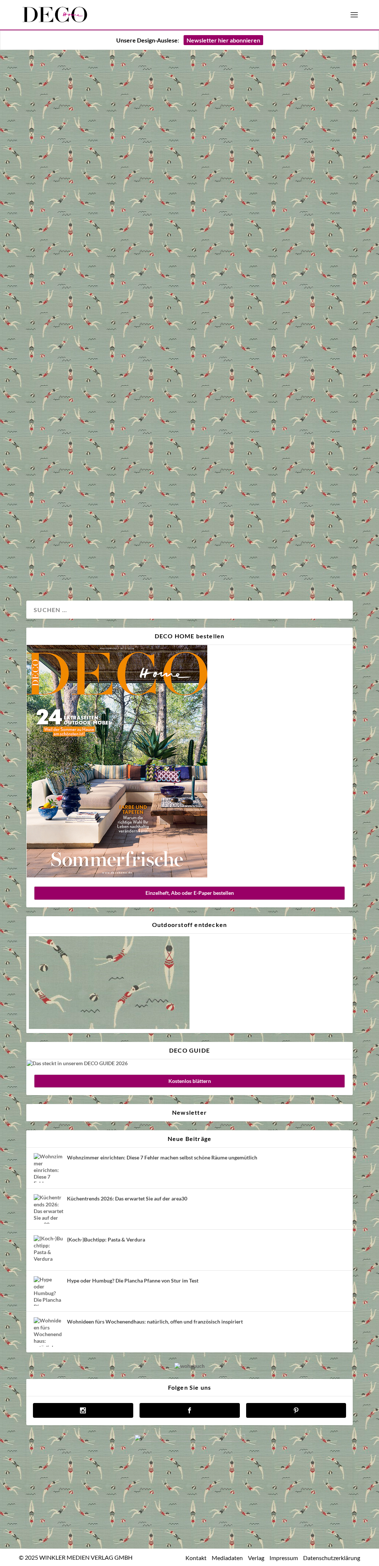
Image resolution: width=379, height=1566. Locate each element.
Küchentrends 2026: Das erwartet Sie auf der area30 (127, 1198)
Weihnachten (70, 570)
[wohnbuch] (189, 1366)
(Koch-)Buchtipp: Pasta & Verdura (106, 1239)
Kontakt (196, 1557)
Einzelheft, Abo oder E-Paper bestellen (189, 893)
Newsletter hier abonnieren (223, 40)
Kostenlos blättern (189, 1081)
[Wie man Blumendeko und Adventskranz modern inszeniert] (189, 275)
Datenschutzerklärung (331, 1557)
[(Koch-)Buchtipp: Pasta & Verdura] (48, 1250)
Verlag (256, 1557)
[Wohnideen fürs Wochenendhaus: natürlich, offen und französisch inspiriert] (48, 1332)
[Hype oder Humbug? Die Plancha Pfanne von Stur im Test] (48, 1291)
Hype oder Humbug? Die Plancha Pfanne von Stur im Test (132, 1280)
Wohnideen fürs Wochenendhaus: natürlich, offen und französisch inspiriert (155, 1321)
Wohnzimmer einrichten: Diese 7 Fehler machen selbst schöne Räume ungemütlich (162, 1157)
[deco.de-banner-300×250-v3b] (189, 1439)
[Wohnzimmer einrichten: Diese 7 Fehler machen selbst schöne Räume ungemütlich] (48, 1168)
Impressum (283, 1557)
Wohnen (99, 570)
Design (43, 570)
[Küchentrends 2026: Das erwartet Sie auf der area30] (48, 1209)
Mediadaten (227, 1557)
